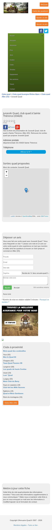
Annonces (13, 45)
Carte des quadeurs (40, 11)
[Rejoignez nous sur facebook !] (41, 31)
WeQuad (44, 4)
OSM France (44, 216)
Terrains (12, 70)
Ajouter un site (41, 18)
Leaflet (13, 216)
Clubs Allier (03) (11, 403)
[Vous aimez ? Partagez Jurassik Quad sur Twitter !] (11, 127)
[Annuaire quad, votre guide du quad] (16, 6)
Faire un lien (33, 525)
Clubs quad (6, 94)
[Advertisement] (26, 102)
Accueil (12, 36)
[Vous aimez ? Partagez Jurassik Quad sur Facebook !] (5, 127)
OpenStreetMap (27, 216)
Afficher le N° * (26, 152)
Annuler (17, 287)
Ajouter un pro (42, 24)
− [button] (6, 175)
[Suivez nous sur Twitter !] (46, 31)
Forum (12, 84)
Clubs (12, 65)
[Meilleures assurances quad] (20, 321)
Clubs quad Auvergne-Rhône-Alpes (25, 94)
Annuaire (13, 40)
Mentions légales (20, 525)
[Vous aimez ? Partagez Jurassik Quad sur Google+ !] (17, 127)
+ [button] (6, 171)
